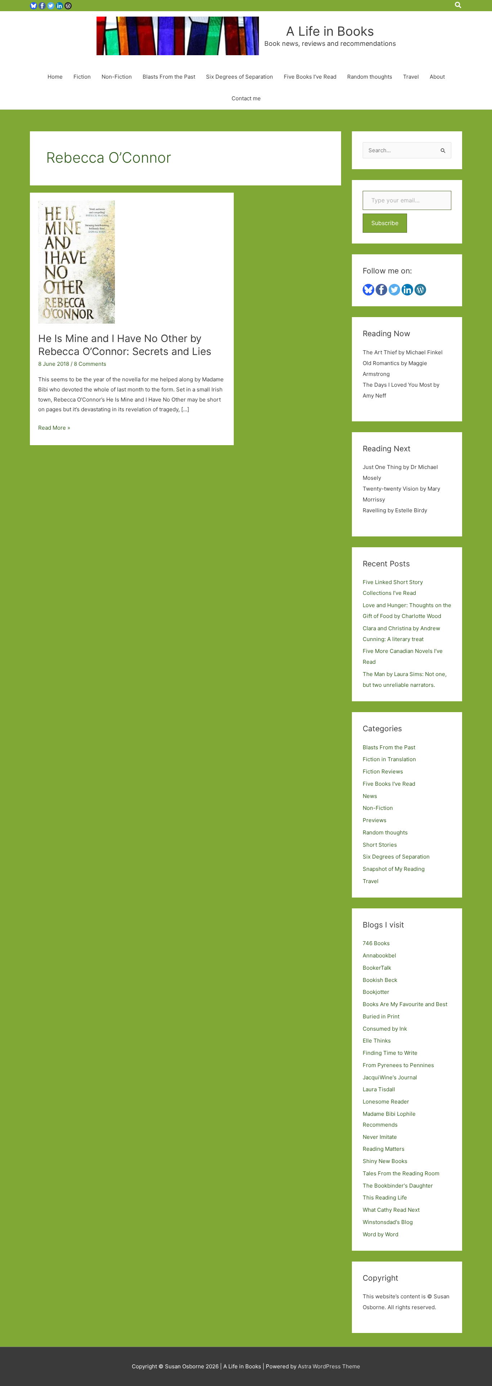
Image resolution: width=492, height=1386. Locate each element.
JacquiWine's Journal (390, 1077)
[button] (458, 5)
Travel (411, 76)
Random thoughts (369, 76)
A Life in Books (330, 31)
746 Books (376, 943)
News (370, 796)
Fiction (82, 76)
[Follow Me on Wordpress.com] (68, 5)
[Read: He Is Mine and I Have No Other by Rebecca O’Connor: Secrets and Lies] (76, 261)
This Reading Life (385, 1197)
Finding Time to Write (390, 1052)
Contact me (246, 98)
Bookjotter (376, 991)
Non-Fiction (117, 76)
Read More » (54, 428)
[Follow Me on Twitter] (50, 5)
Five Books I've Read (389, 783)
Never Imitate (380, 1136)
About (437, 76)
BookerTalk (377, 967)
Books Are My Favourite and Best (405, 1004)
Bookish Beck (380, 980)
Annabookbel (379, 955)
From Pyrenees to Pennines (398, 1065)
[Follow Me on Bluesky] (33, 5)
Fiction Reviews (383, 771)
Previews (374, 820)
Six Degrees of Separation (239, 76)
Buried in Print (381, 1016)
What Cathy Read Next (391, 1209)
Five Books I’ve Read (310, 76)
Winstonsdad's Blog (388, 1222)
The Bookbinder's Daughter (398, 1185)
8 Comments (90, 363)
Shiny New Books (385, 1161)
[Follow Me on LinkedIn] (59, 5)
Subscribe (384, 223)
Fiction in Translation (389, 759)
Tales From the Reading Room (401, 1173)
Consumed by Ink (385, 1028)
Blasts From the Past (169, 76)
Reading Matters (383, 1148)
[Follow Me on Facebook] (42, 5)
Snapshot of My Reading (394, 868)
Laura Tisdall (379, 1089)
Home (55, 76)
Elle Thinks (377, 1040)
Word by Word (380, 1234)
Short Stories (380, 844)
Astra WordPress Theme (329, 1366)
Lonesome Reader (386, 1101)
